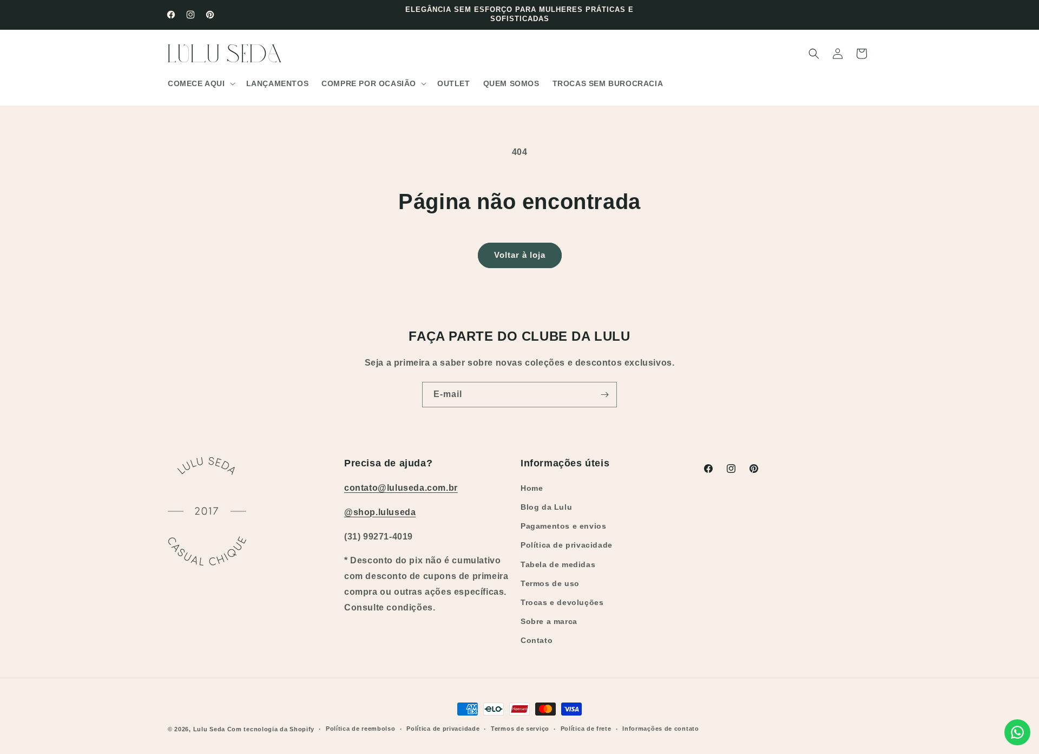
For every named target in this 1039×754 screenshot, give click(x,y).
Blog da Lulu (546, 507)
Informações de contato (660, 728)
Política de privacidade (567, 545)
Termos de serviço (520, 728)
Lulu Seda (209, 729)
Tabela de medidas (558, 564)
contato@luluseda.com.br (401, 487)
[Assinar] (604, 394)
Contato (537, 640)
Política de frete (586, 728)
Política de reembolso (361, 728)
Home (532, 488)
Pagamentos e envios (563, 526)
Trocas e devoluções (562, 602)
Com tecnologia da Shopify (271, 729)
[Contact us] (1017, 732)
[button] (200, 83)
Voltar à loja (519, 254)
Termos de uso (550, 583)
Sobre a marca (549, 621)
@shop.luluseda (380, 512)
